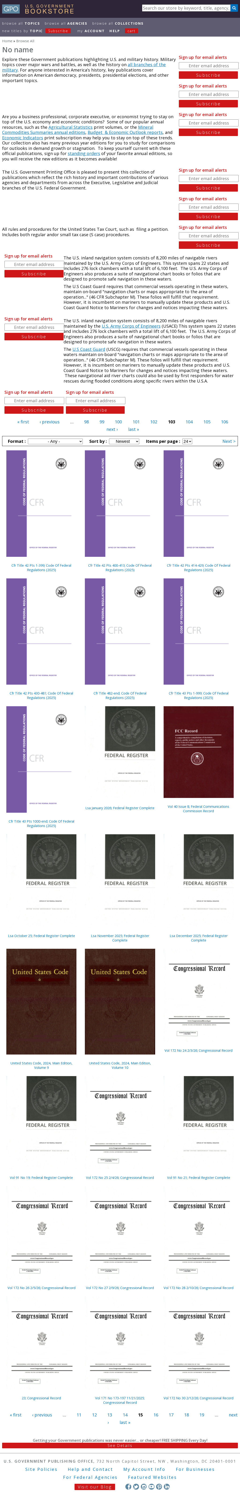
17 (171, 1415)
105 (206, 422)
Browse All (21, 23)
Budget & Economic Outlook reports (125, 132)
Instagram (144, 1487)
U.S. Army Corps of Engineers (131, 326)
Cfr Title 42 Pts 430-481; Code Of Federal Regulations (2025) (41, 695)
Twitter (136, 1487)
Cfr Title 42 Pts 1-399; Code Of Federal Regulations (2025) (41, 567)
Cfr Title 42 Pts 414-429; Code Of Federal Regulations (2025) (198, 567)
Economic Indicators (22, 137)
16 (156, 1415)
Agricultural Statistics (71, 127)
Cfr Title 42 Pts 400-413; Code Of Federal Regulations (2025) (120, 567)
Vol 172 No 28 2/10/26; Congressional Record (198, 1288)
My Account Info (144, 1469)
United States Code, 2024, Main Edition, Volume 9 (41, 1065)
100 (118, 422)
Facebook (128, 1487)
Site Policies (41, 1469)
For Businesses (195, 1469)
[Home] (40, 12)
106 (224, 422)
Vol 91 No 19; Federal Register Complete (41, 1177)
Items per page (162, 441)
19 (201, 1415)
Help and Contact (90, 1469)
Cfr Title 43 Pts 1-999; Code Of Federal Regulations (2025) (199, 695)
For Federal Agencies (90, 1477)
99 (102, 422)
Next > (229, 441)
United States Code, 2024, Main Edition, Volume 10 (120, 1065)
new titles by (35, 31)
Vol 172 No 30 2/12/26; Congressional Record (198, 1398)
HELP (114, 31)
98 (86, 422)
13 (109, 1415)
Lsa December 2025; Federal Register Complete (199, 938)
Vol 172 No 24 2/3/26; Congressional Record (198, 1050)
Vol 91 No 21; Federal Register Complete (198, 1177)
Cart (131, 31)
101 (136, 422)
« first (23, 422)
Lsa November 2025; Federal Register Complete (120, 938)
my (91, 31)
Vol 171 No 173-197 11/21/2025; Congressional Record (120, 1400)
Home (7, 40)
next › (112, 429)
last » (133, 429)
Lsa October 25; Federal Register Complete (41, 936)
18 (186, 1415)
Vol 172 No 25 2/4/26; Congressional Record (120, 1177)
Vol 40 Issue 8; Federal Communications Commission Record (198, 808)
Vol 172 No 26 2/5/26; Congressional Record (41, 1288)
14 (125, 1415)
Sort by (97, 441)
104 (189, 422)
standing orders (84, 153)
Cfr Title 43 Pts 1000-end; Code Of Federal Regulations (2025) (41, 823)
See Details (120, 1445)
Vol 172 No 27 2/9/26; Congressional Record (120, 1288)
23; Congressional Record (41, 1398)
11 (79, 1415)
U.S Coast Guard (88, 349)
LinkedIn (167, 1487)
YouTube (151, 1487)
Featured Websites (152, 1477)
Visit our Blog (95, 1487)
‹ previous (50, 422)
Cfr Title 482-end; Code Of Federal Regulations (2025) (120, 695)
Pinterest (159, 1487)
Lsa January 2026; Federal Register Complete (119, 808)
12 (94, 1415)
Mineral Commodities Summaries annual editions (77, 129)
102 (153, 422)
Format (16, 441)
